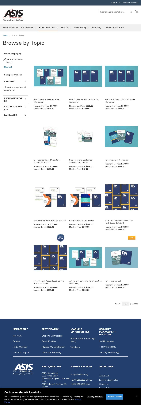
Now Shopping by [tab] (12, 53)
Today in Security (107, 346)
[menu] (70, 27)
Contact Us (104, 384)
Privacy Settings (95, 396)
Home (5, 36)
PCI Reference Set (113, 281)
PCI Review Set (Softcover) (116, 160)
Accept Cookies (115, 396)
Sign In (114, 2)
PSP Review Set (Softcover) (81, 220)
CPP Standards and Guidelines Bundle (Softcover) (47, 161)
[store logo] (13, 15)
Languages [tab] (10, 115)
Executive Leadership (108, 380)
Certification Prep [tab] (13, 108)
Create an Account (130, 2)
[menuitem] (9, 27)
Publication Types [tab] (13, 99)
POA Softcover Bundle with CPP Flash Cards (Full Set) (119, 221)
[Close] (137, 396)
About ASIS (104, 376)
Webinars (75, 347)
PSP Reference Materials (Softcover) (50, 220)
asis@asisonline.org (79, 374)
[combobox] (116, 12)
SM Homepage (106, 341)
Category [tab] (9, 81)
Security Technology (109, 352)
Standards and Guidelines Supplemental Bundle (80, 161)
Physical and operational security (15, 88)
